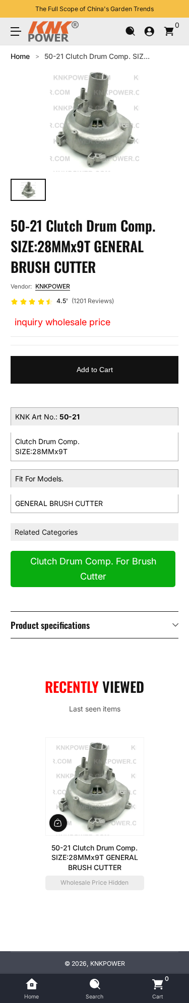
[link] (62, 301)
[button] (130, 31)
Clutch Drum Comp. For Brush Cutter (93, 569)
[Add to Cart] (58, 823)
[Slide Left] (18, 9)
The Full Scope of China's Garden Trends (94, 9)
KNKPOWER (52, 286)
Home (20, 56)
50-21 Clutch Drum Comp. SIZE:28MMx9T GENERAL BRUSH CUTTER (94, 857)
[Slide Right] (171, 9)
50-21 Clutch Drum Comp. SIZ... (97, 56)
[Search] (130, 31)
